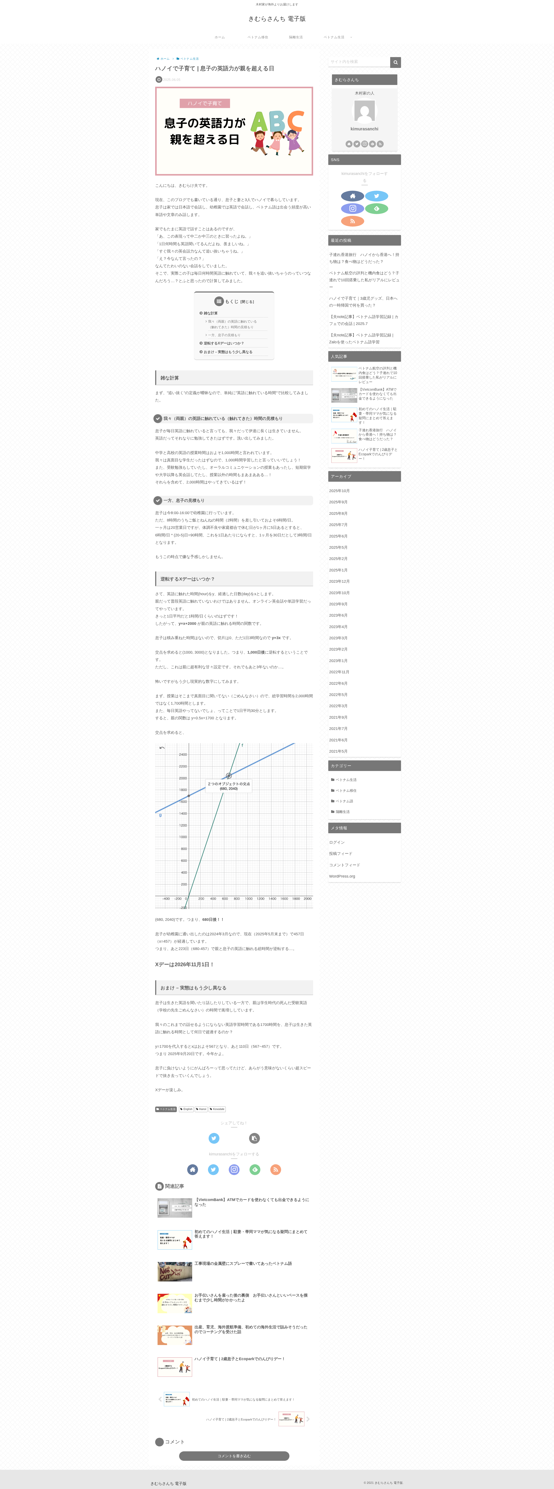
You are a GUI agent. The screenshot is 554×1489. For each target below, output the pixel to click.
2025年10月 (339, 491)
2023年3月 (338, 638)
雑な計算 (211, 313)
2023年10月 (339, 593)
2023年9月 (338, 604)
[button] (395, 62)
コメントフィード (344, 865)
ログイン (337, 842)
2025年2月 (338, 559)
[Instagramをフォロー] (234, 1169)
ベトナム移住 (346, 790)
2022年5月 (338, 695)
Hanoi (202, 1109)
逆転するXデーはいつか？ (224, 343)
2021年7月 (338, 729)
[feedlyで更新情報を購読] (255, 1169)
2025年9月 (338, 502)
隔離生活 (343, 812)
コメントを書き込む (234, 1456)
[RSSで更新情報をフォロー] (275, 1169)
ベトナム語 (344, 801)
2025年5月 (338, 547)
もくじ (232, 301)
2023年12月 (339, 581)
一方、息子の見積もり (224, 335)
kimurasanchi (364, 128)
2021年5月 (338, 751)
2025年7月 (338, 525)
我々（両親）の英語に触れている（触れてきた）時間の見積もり (232, 324)
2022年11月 (339, 672)
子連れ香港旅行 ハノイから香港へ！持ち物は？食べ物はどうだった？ (364, 258)
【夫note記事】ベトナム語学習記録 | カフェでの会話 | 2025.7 (363, 320)
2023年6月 (338, 615)
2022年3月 (338, 706)
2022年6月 (338, 683)
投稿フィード (341, 854)
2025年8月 (338, 513)
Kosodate (218, 1109)
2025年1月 (338, 570)
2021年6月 (338, 740)
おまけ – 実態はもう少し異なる (228, 352)
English (188, 1109)
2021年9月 (338, 717)
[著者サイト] (192, 1169)
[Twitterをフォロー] (213, 1169)
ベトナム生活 (168, 1109)
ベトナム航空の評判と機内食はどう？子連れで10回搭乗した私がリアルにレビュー (364, 280)
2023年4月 (338, 627)
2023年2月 (338, 649)
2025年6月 (338, 536)
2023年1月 (338, 661)
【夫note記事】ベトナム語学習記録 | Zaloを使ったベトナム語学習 (361, 338)
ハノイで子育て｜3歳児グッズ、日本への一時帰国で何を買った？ (363, 301)
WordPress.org (342, 876)
